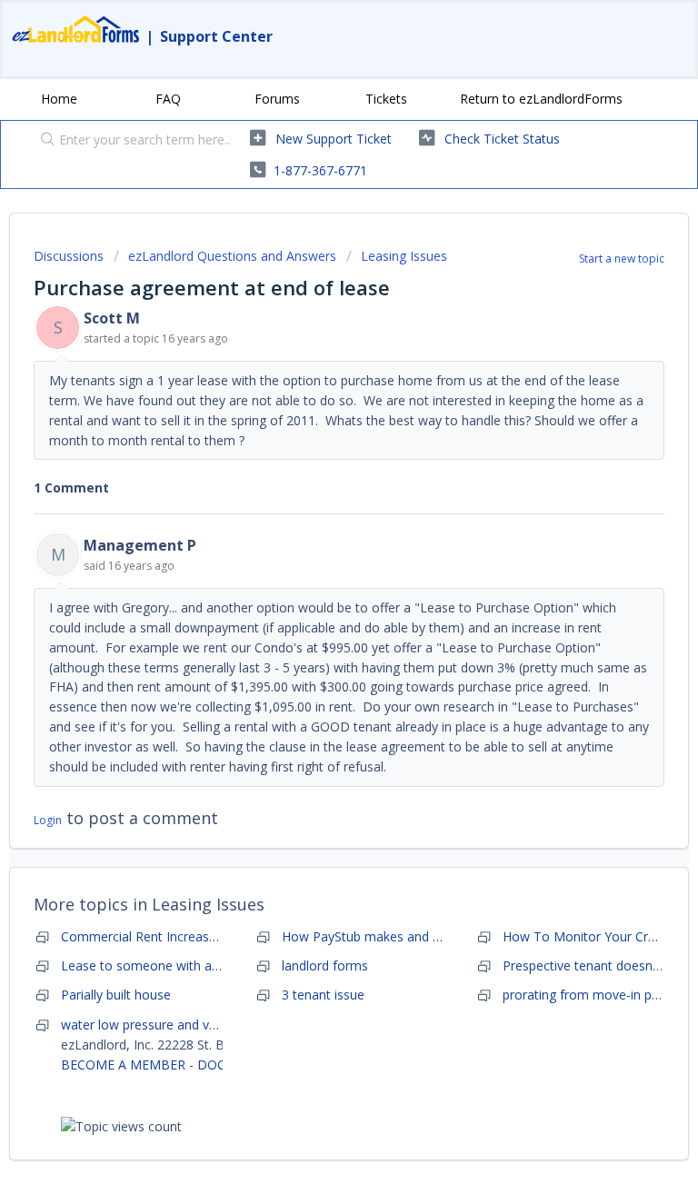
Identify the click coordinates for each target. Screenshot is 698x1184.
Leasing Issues (404, 255)
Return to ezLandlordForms (541, 98)
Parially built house (116, 994)
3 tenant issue (323, 994)
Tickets (386, 98)
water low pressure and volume (153, 1024)
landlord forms (325, 965)
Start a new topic (621, 258)
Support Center (216, 36)
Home (59, 98)
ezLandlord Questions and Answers (232, 255)
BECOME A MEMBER (123, 1064)
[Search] (43, 141)
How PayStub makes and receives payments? (415, 936)
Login (48, 820)
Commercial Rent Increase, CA (150, 936)
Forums (277, 98)
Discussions (69, 255)
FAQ (168, 98)
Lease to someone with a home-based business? (205, 965)
